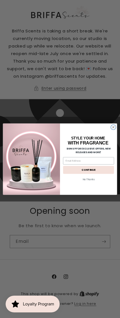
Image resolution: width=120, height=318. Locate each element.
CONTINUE (88, 170)
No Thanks (89, 179)
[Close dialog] (113, 127)
